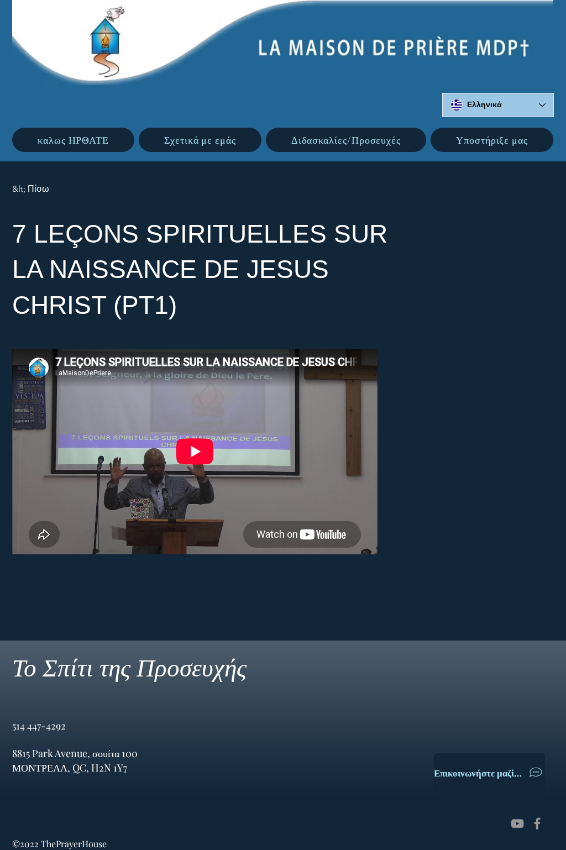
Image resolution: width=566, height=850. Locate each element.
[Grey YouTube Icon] (517, 823)
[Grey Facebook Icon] (537, 823)
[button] (200, 140)
